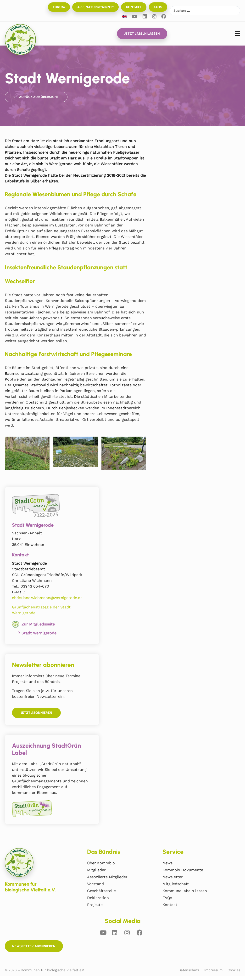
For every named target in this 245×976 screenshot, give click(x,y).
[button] (237, 33)
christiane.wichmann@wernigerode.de (47, 597)
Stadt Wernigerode (39, 633)
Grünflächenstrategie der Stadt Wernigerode (41, 610)
